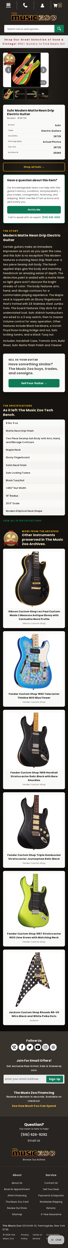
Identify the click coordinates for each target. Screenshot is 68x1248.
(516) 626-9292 (51, 217)
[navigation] (8, 5)
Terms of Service (37, 1236)
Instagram (45, 1047)
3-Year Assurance (51, 1214)
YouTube (37, 1047)
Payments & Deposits (51, 1195)
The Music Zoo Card (17, 1201)
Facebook (22, 1047)
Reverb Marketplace (14, 1047)
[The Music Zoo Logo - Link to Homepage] (34, 16)
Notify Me (34, 209)
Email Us (34, 1141)
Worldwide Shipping (51, 1201)
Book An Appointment (17, 1189)
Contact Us (51, 1183)
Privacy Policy (25, 1236)
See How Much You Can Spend (34, 1106)
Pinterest (53, 1047)
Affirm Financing (17, 1195)
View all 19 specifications (22, 520)
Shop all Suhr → (34, 167)
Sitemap (17, 1214)
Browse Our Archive (34, 1159)
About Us (17, 1183)
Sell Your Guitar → (34, 383)
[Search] (59, 28)
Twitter (29, 1047)
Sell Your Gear (51, 1189)
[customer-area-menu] (42, 5)
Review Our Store (17, 1208)
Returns (51, 1208)
